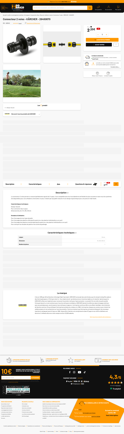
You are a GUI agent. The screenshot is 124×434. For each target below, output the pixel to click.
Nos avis (3, 418)
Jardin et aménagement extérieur (15, 15)
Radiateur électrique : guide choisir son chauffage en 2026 (55, 414)
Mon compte (24, 403)
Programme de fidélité (6, 414)
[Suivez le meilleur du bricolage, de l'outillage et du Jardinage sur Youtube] (79, 372)
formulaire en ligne (89, 413)
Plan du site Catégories (47, 426)
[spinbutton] (102, 34)
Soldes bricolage (63, 431)
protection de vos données (13, 382)
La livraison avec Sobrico (6, 412)
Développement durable (79, 431)
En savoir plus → (115, 66)
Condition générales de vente (10, 426)
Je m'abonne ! (35, 377)
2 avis (20, 23)
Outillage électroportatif (70, 426)
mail (80, 409)
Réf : (4, 23)
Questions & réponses (83, 184)
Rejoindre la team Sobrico (6, 408)
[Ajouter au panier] (116, 184)
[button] (4, 8)
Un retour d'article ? (26, 410)
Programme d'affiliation (6, 406)
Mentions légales (21, 426)
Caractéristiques (35, 184)
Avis (58, 184)
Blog (71, 431)
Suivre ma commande (26, 408)
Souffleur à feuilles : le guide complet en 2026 (52, 412)
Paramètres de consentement (33, 426)
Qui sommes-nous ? (5, 403)
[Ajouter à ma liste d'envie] (116, 44)
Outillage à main (80, 426)
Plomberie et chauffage (107, 426)
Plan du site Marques (58, 426)
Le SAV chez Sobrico (5, 416)
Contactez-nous (25, 406)
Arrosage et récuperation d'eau (31, 15)
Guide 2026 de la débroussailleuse (50, 408)
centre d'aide (96, 416)
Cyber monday (50, 431)
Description (10, 184)
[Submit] (89, 8)
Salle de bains (117, 426)
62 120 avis (118, 385)
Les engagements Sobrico (6, 410)
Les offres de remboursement (28, 414)
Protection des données (27, 412)
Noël (57, 431)
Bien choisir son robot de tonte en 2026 (51, 406)
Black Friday (42, 431)
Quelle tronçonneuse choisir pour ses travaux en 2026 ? (54, 403)
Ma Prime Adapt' (25, 416)
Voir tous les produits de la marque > (100, 317)
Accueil (4, 15)
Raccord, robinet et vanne (46, 15)
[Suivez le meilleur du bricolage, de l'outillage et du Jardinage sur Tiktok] (85, 372)
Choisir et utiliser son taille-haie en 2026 (51, 410)
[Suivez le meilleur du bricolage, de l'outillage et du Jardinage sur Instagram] (74, 372)
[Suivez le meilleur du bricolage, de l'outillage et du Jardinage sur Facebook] (69, 372)
